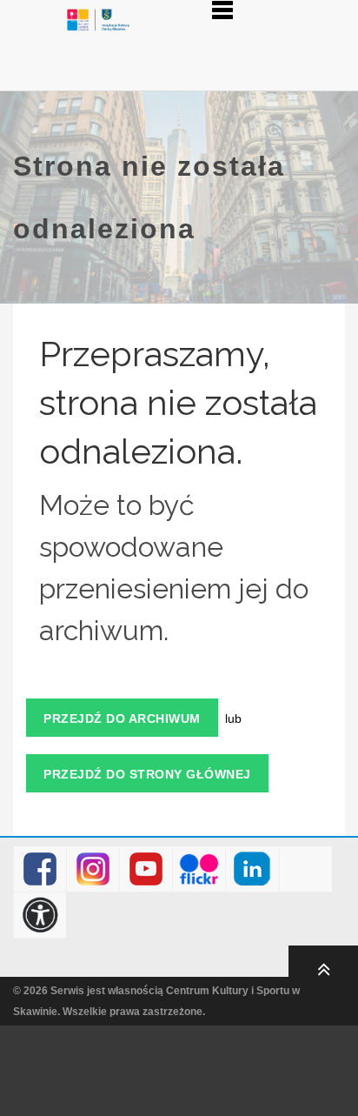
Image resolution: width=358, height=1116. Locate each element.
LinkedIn (252, 869)
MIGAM (305, 869)
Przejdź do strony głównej (147, 774)
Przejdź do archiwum (122, 718)
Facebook (40, 869)
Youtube (146, 869)
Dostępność (40, 915)
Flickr (199, 869)
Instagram (93, 869)
